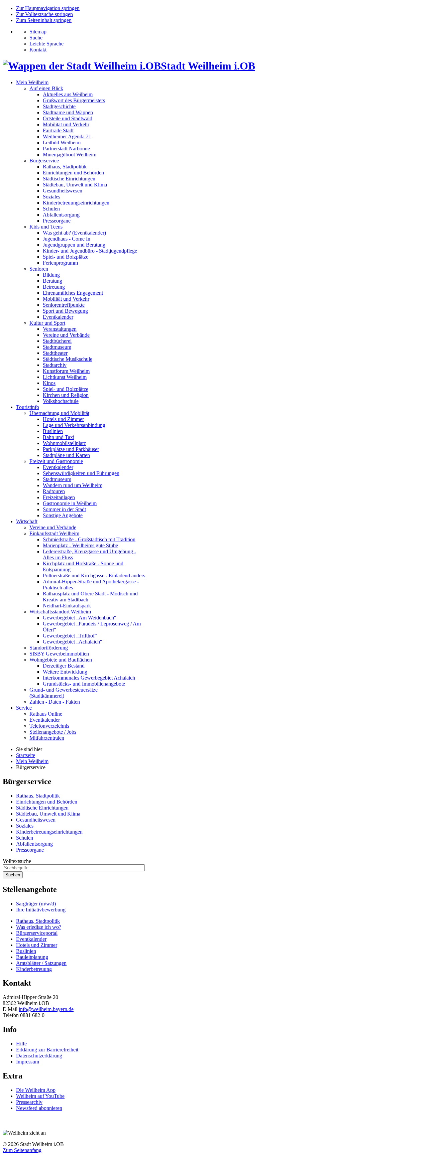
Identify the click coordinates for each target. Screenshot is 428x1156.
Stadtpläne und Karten (66, 455)
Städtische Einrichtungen (69, 178)
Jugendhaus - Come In (66, 239)
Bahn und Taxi (58, 437)
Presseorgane (57, 221)
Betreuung (54, 287)
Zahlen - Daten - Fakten (54, 702)
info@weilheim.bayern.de (46, 1009)
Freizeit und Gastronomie (56, 461)
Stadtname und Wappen (68, 112)
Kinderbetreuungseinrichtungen (76, 202)
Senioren (38, 269)
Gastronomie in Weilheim (70, 503)
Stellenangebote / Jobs (52, 732)
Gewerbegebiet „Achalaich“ (72, 641)
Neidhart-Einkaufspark (67, 605)
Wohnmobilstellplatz (64, 443)
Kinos (49, 383)
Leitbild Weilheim (62, 142)
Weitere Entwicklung (65, 672)
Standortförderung (48, 648)
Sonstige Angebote (63, 515)
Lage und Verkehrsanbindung (74, 425)
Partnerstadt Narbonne (66, 148)
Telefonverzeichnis (49, 726)
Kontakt (37, 49)
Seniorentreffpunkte (64, 305)
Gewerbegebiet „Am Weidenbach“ (79, 617)
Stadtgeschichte (59, 106)
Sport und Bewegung (65, 311)
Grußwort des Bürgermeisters (74, 100)
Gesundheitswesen (62, 190)
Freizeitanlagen (59, 497)
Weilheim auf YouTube (40, 1096)
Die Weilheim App (36, 1090)
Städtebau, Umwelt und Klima (75, 184)
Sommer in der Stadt (64, 509)
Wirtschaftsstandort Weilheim (60, 611)
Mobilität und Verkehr (66, 124)
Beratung (52, 281)
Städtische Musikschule (67, 359)
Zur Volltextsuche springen (44, 14)
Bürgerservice (44, 160)
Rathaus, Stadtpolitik (65, 166)
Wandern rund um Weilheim (72, 485)
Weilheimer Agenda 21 (67, 136)
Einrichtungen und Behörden (73, 172)
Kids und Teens (46, 227)
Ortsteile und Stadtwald (67, 118)
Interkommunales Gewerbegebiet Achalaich (89, 678)
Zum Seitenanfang (22, 1150)
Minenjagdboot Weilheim (69, 154)
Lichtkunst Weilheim (65, 377)
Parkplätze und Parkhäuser (71, 449)
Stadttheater (55, 353)
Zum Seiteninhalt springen (44, 20)
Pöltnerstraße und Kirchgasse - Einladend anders (94, 575)
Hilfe (21, 1043)
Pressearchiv (29, 1102)
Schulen (51, 208)
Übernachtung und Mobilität (59, 413)
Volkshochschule (61, 401)
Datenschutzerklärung (39, 1055)
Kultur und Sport (47, 323)
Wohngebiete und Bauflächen (60, 660)
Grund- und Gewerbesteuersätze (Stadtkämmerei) (63, 693)
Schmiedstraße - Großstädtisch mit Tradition (89, 539)
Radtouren (54, 491)
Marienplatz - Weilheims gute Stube (80, 545)
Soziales (51, 196)
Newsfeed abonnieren (39, 1108)
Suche (35, 37)
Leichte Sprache (46, 43)
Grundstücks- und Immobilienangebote (84, 684)
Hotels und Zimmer (63, 419)
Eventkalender (58, 317)
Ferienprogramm (60, 263)
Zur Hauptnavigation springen (48, 8)
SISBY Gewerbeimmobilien (59, 654)
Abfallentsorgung (61, 215)
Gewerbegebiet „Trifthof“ (70, 635)
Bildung (51, 275)
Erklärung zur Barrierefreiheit (47, 1049)
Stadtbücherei (57, 341)
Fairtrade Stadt (58, 130)
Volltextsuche (17, 861)
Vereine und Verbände (66, 335)
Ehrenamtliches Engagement (73, 293)
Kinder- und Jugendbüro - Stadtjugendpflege (90, 251)
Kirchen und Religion (66, 395)
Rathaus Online (45, 714)
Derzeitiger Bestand (64, 666)
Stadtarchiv (55, 365)
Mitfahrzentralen (46, 738)
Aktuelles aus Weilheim (68, 94)
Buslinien (53, 431)
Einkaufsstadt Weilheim (54, 533)
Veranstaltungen (60, 329)
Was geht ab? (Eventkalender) (74, 233)
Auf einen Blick (46, 88)
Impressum (27, 1061)
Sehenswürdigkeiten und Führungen (81, 473)
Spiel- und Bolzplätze (65, 257)
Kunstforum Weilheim (66, 371)
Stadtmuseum (57, 347)
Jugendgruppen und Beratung (74, 245)
